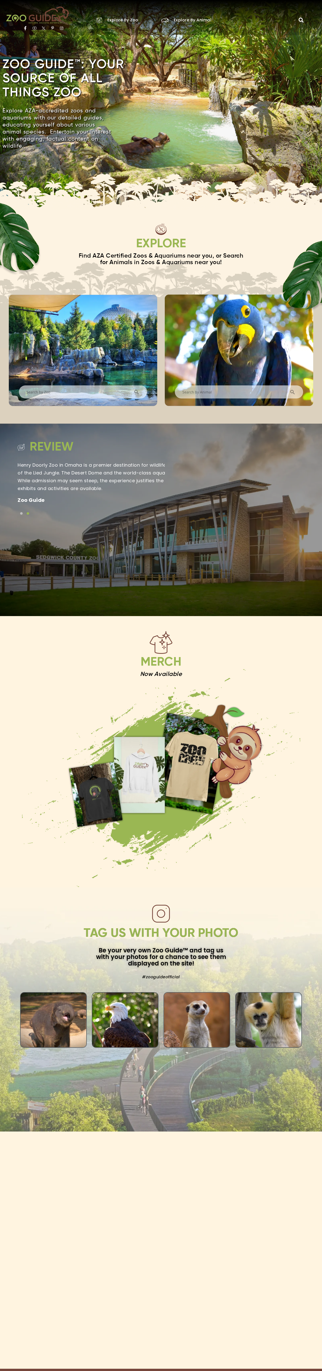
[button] (301, 20)
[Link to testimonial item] (21, 513)
